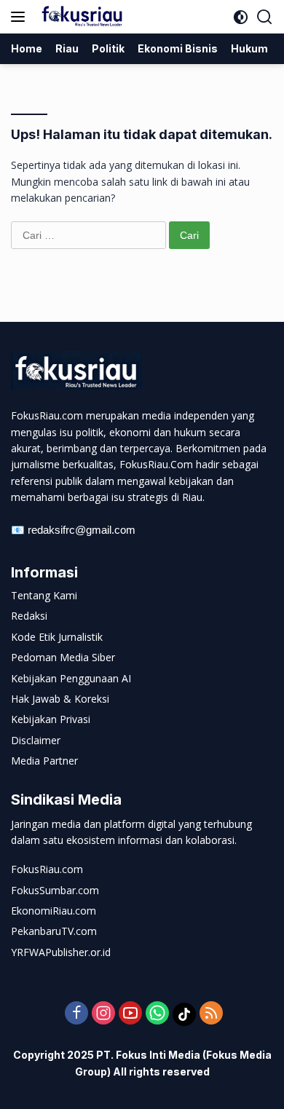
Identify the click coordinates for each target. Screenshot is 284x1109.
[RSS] (211, 1014)
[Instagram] (103, 1014)
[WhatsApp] (157, 1014)
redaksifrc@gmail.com (81, 530)
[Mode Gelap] (240, 17)
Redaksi (29, 616)
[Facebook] (76, 1014)
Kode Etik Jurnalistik (57, 637)
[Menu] (21, 16)
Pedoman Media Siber (63, 657)
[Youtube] (130, 1014)
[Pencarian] (264, 17)
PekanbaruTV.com (54, 931)
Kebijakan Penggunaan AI (71, 678)
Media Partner (44, 760)
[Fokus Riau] (80, 16)
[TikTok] (184, 1014)
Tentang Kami (44, 595)
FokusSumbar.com (55, 890)
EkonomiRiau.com (53, 910)
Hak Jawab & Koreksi (60, 699)
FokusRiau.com (47, 869)
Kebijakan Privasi (50, 719)
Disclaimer (35, 740)
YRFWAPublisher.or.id (61, 952)
